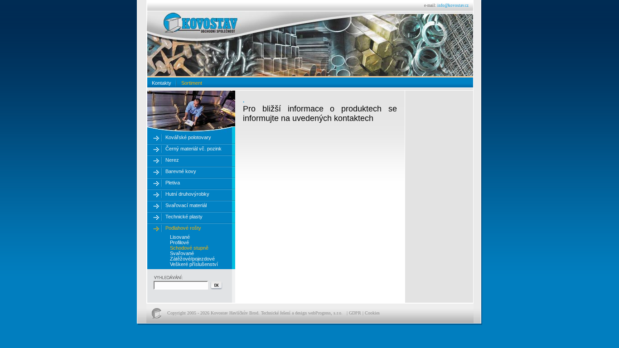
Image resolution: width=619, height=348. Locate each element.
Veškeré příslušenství (194, 264)
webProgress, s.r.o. (325, 312)
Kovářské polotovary (188, 137)
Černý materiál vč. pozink (193, 148)
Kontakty (161, 83)
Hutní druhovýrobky (187, 194)
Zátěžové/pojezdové (192, 258)
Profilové (179, 242)
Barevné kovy (180, 171)
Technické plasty (184, 216)
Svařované (182, 253)
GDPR (355, 312)
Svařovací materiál (186, 205)
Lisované (180, 237)
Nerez (172, 160)
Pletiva (172, 182)
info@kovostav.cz (453, 5)
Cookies (372, 312)
